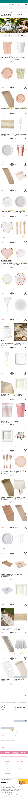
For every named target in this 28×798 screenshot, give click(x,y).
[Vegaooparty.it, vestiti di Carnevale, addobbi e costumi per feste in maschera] (14, 3)
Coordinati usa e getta (9, 12)
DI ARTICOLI (7, 763)
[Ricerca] (25, 7)
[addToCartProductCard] (12, 62)
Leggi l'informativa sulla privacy (6, 792)
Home (2, 12)
